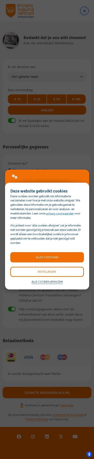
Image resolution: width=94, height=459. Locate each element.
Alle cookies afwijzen (47, 282)
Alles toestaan (47, 257)
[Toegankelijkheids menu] (89, 454)
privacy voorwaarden (60, 214)
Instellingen (47, 272)
